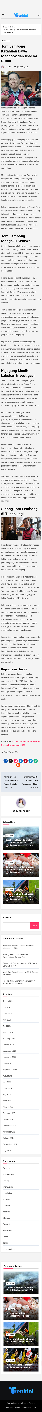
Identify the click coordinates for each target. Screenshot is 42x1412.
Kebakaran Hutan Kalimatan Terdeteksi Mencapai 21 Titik (19, 841)
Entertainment (8, 1174)
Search (7, 918)
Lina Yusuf (12, 67)
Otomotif (6, 1224)
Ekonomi (6, 1168)
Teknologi (7, 1243)
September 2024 (10, 1144)
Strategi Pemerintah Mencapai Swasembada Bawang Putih (20, 868)
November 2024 (9, 1132)
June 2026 (7, 1014)
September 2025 (10, 1070)
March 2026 (8, 1032)
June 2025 (7, 1088)
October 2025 (8, 1063)
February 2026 (9, 1038)
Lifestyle (6, 1205)
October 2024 (8, 1138)
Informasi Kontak (29, 1407)
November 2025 (9, 1057)
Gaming (6, 1181)
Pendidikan (7, 1230)
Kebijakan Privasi (13, 1407)
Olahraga (6, 1218)
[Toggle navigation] (3, 15)
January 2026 (8, 1045)
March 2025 (8, 1107)
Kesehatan (7, 1193)
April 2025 (7, 1101)
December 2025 (9, 1051)
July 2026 (7, 1007)
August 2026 (8, 1001)
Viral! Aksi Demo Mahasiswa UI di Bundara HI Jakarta (19, 1366)
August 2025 (8, 1076)
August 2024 (8, 1150)
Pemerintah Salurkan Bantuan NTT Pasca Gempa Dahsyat (19, 895)
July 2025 (7, 1082)
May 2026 (7, 1020)
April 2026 (7, 1026)
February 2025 (9, 1113)
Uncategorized (9, 1249)
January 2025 (8, 1119)
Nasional (5, 41)
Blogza (32, 1403)
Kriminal (6, 1199)
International (8, 1187)
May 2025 (7, 1094)
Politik (5, 1237)
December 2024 (9, 1126)
